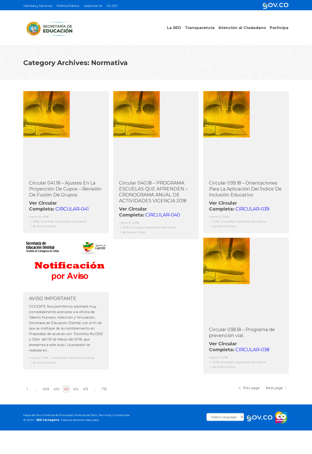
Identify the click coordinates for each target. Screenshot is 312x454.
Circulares (46, 221)
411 (66, 389)
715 (104, 389)
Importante (62, 221)
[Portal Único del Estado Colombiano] (275, 5)
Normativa (78, 221)
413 (85, 389)
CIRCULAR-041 (72, 209)
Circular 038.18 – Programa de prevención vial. (242, 332)
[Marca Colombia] (281, 417)
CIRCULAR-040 (162, 215)
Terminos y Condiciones (114, 415)
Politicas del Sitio (86, 415)
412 (75, 389)
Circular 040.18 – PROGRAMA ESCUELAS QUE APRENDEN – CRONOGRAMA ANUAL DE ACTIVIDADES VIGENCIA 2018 (153, 191)
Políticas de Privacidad (58, 415)
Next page (274, 388)
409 (46, 389)
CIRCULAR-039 (252, 209)
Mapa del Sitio (32, 415)
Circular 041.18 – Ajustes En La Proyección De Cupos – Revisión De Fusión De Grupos (65, 189)
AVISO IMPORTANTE (52, 298)
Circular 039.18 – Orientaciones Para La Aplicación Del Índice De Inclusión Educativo (245, 189)
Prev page (251, 388)
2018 (36, 221)
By (44, 226)
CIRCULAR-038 (252, 349)
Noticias (89, 357)
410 (56, 389)
